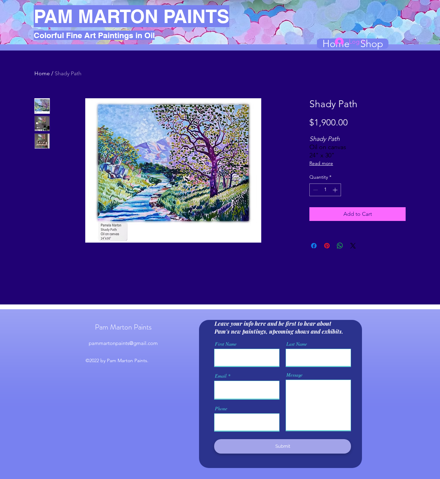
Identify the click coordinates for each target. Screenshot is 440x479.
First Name (225, 344)
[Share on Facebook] (314, 246)
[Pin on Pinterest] (327, 246)
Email (221, 376)
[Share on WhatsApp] (340, 246)
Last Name (296, 344)
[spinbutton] (325, 190)
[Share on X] (353, 246)
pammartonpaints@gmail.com (123, 343)
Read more (321, 163)
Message (294, 374)
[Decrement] (314, 190)
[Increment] (335, 190)
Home (42, 73)
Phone (221, 408)
